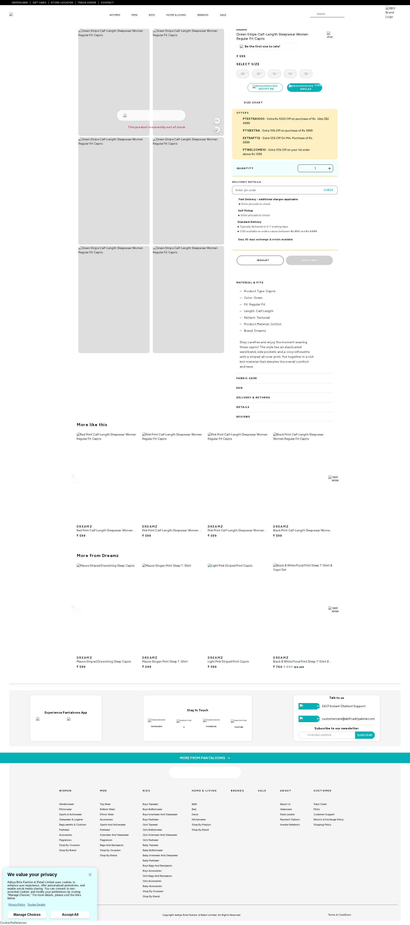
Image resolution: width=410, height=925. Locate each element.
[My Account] (362, 14)
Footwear (64, 829)
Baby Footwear (151, 860)
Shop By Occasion (69, 845)
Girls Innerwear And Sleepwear (160, 834)
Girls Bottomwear (152, 829)
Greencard (286, 809)
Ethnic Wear (107, 814)
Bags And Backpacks (111, 845)
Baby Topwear (150, 845)
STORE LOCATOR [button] (62, 2)
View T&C (323, 118)
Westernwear (66, 804)
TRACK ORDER (87, 2)
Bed (194, 809)
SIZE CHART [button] (253, 102)
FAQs (316, 809)
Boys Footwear (151, 819)
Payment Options (290, 819)
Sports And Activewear (113, 824)
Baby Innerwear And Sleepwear (160, 855)
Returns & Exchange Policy (328, 819)
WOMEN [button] (115, 14)
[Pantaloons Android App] (81, 721)
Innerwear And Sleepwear (114, 834)
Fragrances (65, 840)
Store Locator (287, 814)
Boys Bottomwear (152, 809)
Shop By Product (201, 824)
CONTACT (107, 2)
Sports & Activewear (70, 814)
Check (328, 190)
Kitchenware (199, 819)
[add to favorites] (130, 521)
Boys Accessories (152, 870)
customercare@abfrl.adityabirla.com (348, 719)
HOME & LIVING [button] (176, 14)
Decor (195, 814)
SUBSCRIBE (365, 735)
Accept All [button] (70, 914)
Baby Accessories (152, 886)
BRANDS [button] (203, 14)
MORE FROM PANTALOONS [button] (205, 757)
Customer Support (323, 814)
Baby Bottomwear (153, 850)
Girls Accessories (152, 881)
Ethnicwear (65, 809)
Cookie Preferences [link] (13, 923)
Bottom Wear (107, 809)
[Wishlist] (349, 14)
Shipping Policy (322, 824)
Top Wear (105, 804)
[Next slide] (333, 478)
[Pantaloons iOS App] (50, 721)
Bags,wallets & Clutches (72, 824)
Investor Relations (290, 824)
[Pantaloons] (17, 15)
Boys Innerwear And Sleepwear (160, 814)
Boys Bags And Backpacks (157, 865)
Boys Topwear (150, 804)
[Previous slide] (77, 478)
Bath (194, 804)
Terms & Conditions (339, 914)
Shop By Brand (67, 850)
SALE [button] (223, 14)
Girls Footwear (150, 840)
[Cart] (373, 13)
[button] (90, 875)
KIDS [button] (152, 14)
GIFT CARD (39, 2)
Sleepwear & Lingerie (71, 819)
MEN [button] (134, 14)
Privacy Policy (17, 904)
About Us (285, 804)
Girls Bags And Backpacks (157, 875)
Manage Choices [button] (27, 914)
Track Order (320, 804)
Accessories (65, 834)
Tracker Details (36, 904)
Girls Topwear (150, 824)
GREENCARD (20, 2)
